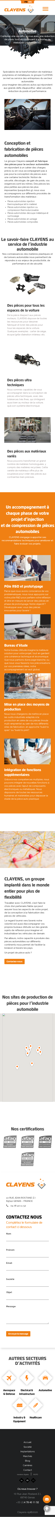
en (30, 2)
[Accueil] (17, 10)
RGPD (35, 1474)
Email (9, 1263)
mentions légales (23, 1474)
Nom (8, 1234)
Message (11, 1306)
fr (25, 2)
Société (10, 1279)
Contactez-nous (14, 961)
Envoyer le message (18, 1333)
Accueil (27, 1442)
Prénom (10, 1250)
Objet (9, 1292)
